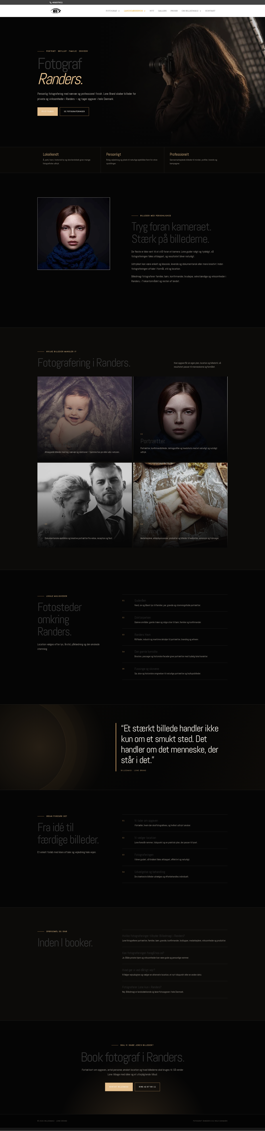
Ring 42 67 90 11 (147, 1087)
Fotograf (111, 11)
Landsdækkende (133, 11)
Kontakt (210, 11)
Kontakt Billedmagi (119, 1087)
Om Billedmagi (190, 11)
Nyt (152, 11)
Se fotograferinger (74, 111)
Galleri (162, 11)
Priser (174, 11)
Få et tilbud (48, 111)
